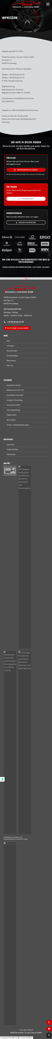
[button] (48, 4)
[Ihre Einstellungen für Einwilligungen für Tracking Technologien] (2, 779)
